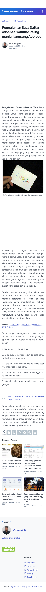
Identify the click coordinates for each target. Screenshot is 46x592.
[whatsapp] (19, 432)
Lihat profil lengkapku (13, 538)
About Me (30, 563)
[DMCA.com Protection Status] (8, 551)
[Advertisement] (23, 76)
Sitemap (29, 573)
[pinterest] (29, 432)
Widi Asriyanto (19, 530)
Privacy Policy (32, 570)
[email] (35, 432)
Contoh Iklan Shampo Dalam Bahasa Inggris (11, 462)
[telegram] (24, 432)
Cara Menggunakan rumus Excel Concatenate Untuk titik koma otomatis (32, 464)
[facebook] (9, 432)
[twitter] (14, 432)
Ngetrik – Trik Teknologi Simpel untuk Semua (27, 587)
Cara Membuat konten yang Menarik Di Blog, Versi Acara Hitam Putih (33, 498)
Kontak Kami (31, 577)
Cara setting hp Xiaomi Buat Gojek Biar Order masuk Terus (12, 496)
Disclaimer (30, 566)
